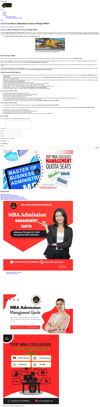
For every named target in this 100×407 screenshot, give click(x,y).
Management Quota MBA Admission (14, 17)
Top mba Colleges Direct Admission (14, 272)
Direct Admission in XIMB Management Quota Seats (12, 196)
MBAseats (15, 273)
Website (2, 136)
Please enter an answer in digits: (7, 138)
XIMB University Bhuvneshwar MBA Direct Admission (13, 198)
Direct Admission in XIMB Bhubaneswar (9, 195)
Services (5, 15)
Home (4, 11)
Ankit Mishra (21, 26)
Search (2, 145)
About (4, 13)
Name (2, 131)
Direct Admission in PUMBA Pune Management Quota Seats (14, 199)
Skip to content (4, 1)
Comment (3, 128)
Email (2, 133)
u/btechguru (9, 273)
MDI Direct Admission (5, 194)
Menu (2, 9)
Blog (4, 14)
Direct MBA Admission (11, 16)
